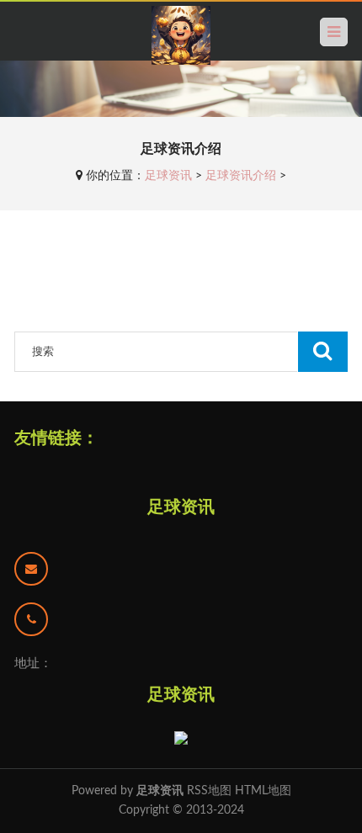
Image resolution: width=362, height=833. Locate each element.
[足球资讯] (181, 35)
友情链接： (56, 438)
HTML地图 (263, 791)
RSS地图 (209, 791)
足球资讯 (168, 176)
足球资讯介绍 (240, 176)
